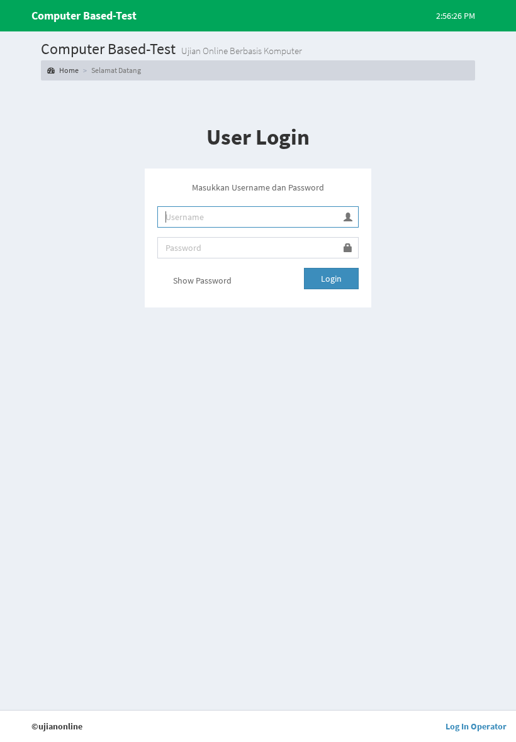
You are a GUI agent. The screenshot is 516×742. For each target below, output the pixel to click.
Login (331, 278)
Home (68, 70)
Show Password (201, 280)
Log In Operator (476, 726)
